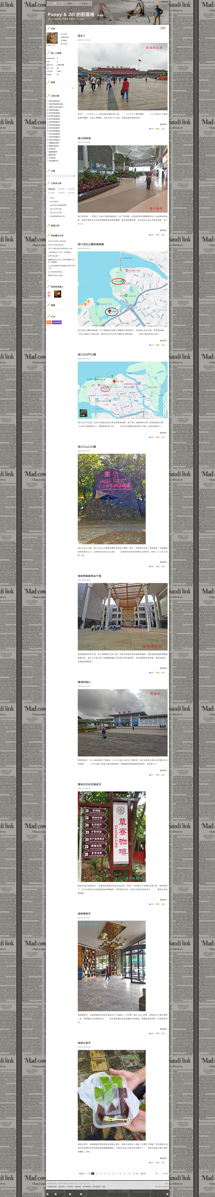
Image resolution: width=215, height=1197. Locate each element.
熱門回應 (61, 193)
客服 (103, 1187)
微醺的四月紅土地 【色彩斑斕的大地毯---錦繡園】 (61, 261)
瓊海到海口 (84, 682)
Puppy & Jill (51, 45)
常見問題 (70, 1187)
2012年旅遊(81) (54, 137)
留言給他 (64, 44)
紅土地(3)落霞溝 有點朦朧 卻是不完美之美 (61, 267)
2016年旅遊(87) (54, 122)
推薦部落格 (65, 37)
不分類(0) (52, 158)
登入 (151, 1195)
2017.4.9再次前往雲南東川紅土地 (60, 248)
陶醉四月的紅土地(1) (55, 275)
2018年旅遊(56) (54, 116)
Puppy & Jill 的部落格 (71, 14)
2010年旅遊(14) (54, 140)
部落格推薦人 (57, 287)
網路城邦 (162, 1195)
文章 (55, 3)
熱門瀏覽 (51, 193)
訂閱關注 (64, 40)
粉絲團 (51, 1195)
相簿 (70, 3)
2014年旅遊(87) (54, 128)
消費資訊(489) (54, 143)
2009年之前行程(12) (56, 107)
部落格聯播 (57, 322)
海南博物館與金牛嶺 (89, 576)
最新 (163, 28)
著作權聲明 (87, 1187)
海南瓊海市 (84, 913)
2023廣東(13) (53, 161)
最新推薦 (71, 189)
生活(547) (52, 149)
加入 (156, 1195)
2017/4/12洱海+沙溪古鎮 (57, 241)
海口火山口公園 (87, 446)
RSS (49, 322)
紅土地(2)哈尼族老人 (55, 272)
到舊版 (100, 15)
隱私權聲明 (96, 1187)
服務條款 (78, 1187)
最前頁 (81, 1173)
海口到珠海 (84, 138)
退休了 (82, 35)
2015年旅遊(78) (54, 125)
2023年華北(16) (54, 101)
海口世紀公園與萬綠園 (91, 244)
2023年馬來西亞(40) (56, 104)
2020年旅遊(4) (54, 110)
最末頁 (143, 1173)
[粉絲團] (48, 1194)
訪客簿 (84, 3)
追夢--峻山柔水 (53, 256)
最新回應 (61, 189)
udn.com (165, 1186)
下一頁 (135, 1173)
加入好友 (64, 34)
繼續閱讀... (164, 124)
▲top (166, 1183)
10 (129, 1173)
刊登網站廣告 (52, 1187)
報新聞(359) (53, 152)
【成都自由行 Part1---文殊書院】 (60, 252)
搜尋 (73, 88)
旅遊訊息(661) (54, 146)
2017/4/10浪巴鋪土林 (55, 245)
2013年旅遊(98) (54, 131)
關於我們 (61, 1187)
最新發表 (51, 189)
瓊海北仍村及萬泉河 (89, 784)
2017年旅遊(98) (54, 119)
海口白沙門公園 (87, 354)
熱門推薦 (71, 193)
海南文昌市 (84, 1042)
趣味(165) (52, 155)
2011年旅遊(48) (54, 134)
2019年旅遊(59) (54, 113)
